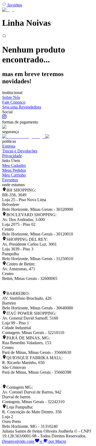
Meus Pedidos (14, 170)
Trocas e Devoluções (19, 151)
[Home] (8, 10)
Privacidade (12, 155)
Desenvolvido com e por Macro (34, 441)
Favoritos (10, 180)
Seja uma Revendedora (21, 107)
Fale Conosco (13, 102)
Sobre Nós (11, 97)
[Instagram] (4, 117)
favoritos (14, 5)
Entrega (8, 146)
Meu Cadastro (14, 165)
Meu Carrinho (14, 175)
